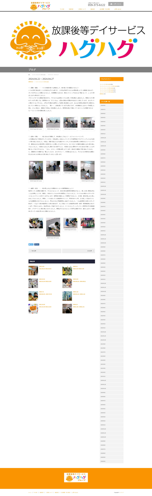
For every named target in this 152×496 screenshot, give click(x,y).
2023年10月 (103, 243)
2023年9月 (103, 247)
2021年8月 (103, 348)
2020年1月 (103, 425)
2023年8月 (103, 251)
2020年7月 (103, 400)
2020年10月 (103, 388)
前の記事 (34, 250)
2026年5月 (103, 117)
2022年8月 (103, 299)
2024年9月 (103, 198)
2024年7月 (103, 206)
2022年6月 (103, 307)
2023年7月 (103, 255)
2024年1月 (103, 230)
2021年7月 (103, 352)
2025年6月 (103, 162)
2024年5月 (103, 214)
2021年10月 (103, 340)
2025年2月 (103, 178)
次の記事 (89, 250)
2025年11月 (103, 141)
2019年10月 (103, 437)
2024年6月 (103, 210)
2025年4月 (103, 170)
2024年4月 (103, 218)
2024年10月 (103, 194)
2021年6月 (103, 356)
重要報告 (102, 93)
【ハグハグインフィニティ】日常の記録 (108, 86)
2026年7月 (103, 109)
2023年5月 (103, 263)
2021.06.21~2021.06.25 (45, 268)
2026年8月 (103, 105)
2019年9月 (103, 441)
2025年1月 (103, 182)
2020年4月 (103, 412)
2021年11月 (103, 336)
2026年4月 (103, 121)
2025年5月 (103, 166)
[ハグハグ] (40, 6)
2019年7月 (103, 449)
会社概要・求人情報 (105, 9)
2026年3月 (103, 125)
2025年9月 (103, 150)
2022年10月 (103, 291)
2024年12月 (103, 186)
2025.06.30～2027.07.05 (45, 294)
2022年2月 (103, 323)
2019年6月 (103, 453)
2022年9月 (103, 295)
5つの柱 (62, 9)
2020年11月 (103, 384)
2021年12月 (103, 331)
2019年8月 (103, 445)
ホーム (29, 492)
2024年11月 (103, 190)
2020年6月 (103, 404)
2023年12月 (103, 234)
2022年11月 (103, 287)
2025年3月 (103, 174)
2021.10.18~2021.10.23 (45, 306)
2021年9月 (103, 344)
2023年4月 (103, 267)
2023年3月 (103, 271)
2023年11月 (103, 238)
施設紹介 (93, 9)
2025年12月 (103, 137)
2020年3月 (103, 416)
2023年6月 (103, 259)
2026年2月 (103, 129)
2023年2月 (103, 275)
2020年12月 (103, 380)
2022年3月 (103, 319)
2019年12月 (103, 429)
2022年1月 (103, 327)
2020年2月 (103, 420)
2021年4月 (103, 364)
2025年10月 (103, 145)
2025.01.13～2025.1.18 (79, 294)
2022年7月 (103, 303)
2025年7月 (103, 158)
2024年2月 (103, 226)
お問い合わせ (117, 4)
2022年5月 (103, 311)
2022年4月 (103, 315)
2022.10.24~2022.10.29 (45, 281)
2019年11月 (103, 433)
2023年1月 (103, 279)
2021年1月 (103, 376)
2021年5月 (103, 360)
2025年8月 (103, 154)
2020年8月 (103, 396)
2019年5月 (103, 457)
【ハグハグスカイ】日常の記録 (42, 81)
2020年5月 (103, 408)
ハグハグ (122, 492)
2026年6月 (103, 113)
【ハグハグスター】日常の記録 (106, 92)
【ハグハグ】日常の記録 (105, 84)
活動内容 (71, 9)
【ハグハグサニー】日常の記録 (106, 88)
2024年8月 (103, 202)
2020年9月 (103, 392)
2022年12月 (103, 283)
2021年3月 (103, 368)
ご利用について (82, 9)
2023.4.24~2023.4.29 (78, 268)
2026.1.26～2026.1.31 (78, 306)
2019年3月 (103, 461)
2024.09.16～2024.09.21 (79, 281)
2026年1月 (103, 133)
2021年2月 (103, 372)
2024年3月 (103, 222)
